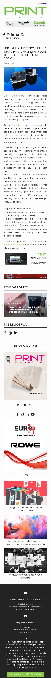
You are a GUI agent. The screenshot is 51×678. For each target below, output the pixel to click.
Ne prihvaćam (34, 674)
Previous (2, 305)
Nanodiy (17, 125)
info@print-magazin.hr (25, 623)
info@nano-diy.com (14, 244)
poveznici (31, 667)
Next (48, 305)
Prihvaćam (15, 674)
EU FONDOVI (13, 38)
